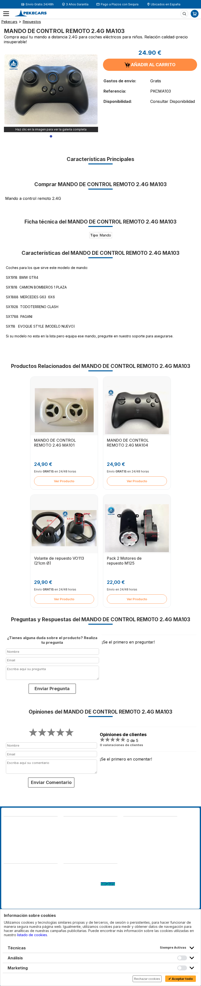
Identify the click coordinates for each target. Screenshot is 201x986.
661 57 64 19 (41, 838)
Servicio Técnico (77, 879)
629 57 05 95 (15, 838)
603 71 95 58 (74, 827)
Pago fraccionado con (82, 884)
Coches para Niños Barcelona (87, 899)
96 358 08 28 (15, 834)
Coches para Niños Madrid (85, 894)
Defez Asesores (17, 904)
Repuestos (32, 21)
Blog (67, 870)
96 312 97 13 (41, 834)
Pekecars (9, 21)
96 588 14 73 (74, 822)
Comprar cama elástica (81, 904)
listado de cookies (32, 935)
